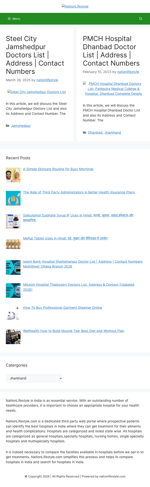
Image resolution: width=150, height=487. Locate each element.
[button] (140, 19)
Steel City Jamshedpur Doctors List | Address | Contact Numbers (35, 54)
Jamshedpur (21, 126)
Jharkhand (112, 132)
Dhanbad (95, 132)
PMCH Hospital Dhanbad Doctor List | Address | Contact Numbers (111, 50)
